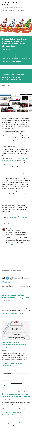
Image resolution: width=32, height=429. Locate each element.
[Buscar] (26, 3)
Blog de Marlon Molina (10, 3)
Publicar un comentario (16, 61)
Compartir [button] (5, 61)
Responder (9, 244)
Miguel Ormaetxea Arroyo (13, 228)
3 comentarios (13, 313)
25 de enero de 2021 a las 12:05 (15, 230)
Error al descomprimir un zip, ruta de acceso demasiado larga (16, 395)
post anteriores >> (24, 313)
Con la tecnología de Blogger (17, 423)
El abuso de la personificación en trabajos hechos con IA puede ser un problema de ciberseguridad (15, 42)
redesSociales (12, 217)
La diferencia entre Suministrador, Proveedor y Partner (14, 344)
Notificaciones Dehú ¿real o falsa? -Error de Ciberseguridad (15, 296)
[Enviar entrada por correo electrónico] (18, 217)
